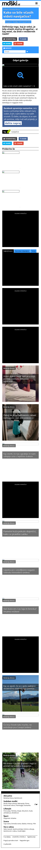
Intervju (29, 824)
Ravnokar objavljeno (22, 251)
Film (34, 824)
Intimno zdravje (28, 829)
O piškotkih (7, 844)
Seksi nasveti (8, 829)
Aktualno (8, 796)
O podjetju (7, 837)
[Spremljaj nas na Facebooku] (35, 804)
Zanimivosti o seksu (10, 831)
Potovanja (7, 811)
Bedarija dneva (15, 9)
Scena (6, 821)
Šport (6, 816)
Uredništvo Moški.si (19, 837)
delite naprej (13, 123)
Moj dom (25, 811)
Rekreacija (21, 803)
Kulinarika (27, 805)
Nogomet (7, 818)
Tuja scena (7, 824)
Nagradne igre (24, 840)
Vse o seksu (9, 827)
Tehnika (14, 811)
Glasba (24, 824)
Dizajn (19, 811)
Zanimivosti (18, 798)
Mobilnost (15, 813)
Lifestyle (7, 808)
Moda (6, 803)
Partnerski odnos (9, 805)
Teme (33, 251)
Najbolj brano (8, 251)
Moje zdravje (12, 803)
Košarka (13, 818)
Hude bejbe (21, 831)
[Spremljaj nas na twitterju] (36, 804)
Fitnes (27, 803)
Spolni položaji (18, 829)
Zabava (5, 9)
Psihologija (19, 805)
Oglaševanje (31, 837)
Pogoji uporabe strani (11, 840)
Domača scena (16, 824)
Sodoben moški (10, 801)
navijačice (15, 132)
